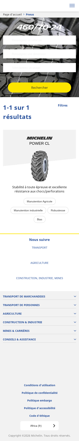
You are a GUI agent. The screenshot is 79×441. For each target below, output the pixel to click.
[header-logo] (18, 5)
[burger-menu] (72, 5)
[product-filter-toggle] (73, 106)
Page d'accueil (12, 14)
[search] (63, 5)
